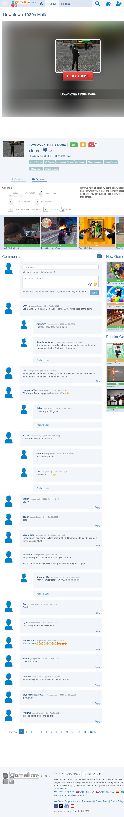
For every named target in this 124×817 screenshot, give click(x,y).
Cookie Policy (117, 801)
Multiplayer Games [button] (64, 162)
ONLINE (53, 4)
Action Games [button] (36, 162)
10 (67, 731)
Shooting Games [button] (95, 162)
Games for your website (69, 801)
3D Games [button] (49, 162)
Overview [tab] (18, 179)
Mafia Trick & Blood (11, 248)
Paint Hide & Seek (86, 248)
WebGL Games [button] (51, 168)
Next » (93, 731)
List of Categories (66, 791)
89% (74, 144)
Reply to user (42, 359)
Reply (97, 380)
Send (94, 292)
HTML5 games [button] (36, 168)
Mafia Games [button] (111, 162)
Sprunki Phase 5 (113, 410)
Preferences (88, 801)
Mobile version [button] (94, 773)
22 (79, 731)
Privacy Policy (102, 801)
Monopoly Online (113, 363)
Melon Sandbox (113, 386)
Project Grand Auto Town (50, 248)
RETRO (66, 4)
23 (85, 731)
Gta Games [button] (80, 162)
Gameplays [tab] (40, 179)
